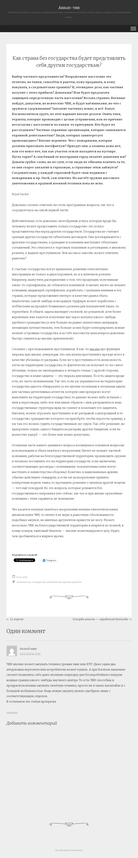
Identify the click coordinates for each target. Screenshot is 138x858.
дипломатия (54, 582)
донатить (76, 850)
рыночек (77, 582)
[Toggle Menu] (133, 28)
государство (39, 582)
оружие (67, 582)
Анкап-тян (69, 7)
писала (95, 349)
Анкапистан (24, 582)
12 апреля (14, 619)
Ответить (12, 712)
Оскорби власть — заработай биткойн (102, 619)
